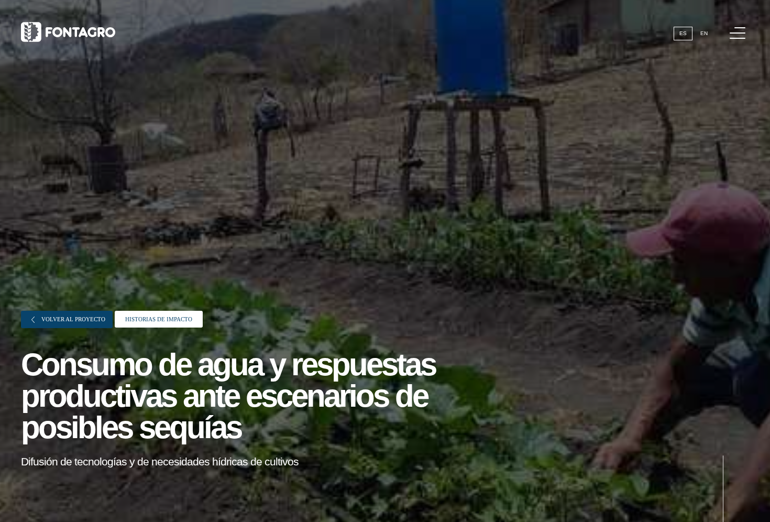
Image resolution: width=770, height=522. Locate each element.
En (704, 33)
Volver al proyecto (72, 319)
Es (683, 33)
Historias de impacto (158, 319)
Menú (737, 33)
